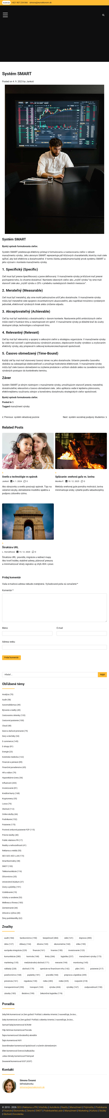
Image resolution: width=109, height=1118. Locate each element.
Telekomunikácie (9, 871)
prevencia (11, 981)
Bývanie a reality (9, 710)
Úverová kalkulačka (25, 1051)
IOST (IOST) (27, 1061)
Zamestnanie (8, 908)
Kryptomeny (7, 798)
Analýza (5, 694)
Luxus (5, 804)
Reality (64, 1107)
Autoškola (54, 1107)
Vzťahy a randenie (10, 897)
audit (9, 938)
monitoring (80, 962)
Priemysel (29, 1056)
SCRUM (28, 1025)
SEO (19, 1107)
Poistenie (6, 824)
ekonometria (62, 944)
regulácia (30, 981)
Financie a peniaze (10, 762)
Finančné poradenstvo (12, 767)
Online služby (8, 814)
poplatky (33, 975)
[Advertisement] (54, 42)
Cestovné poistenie (10, 720)
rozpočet (81, 981)
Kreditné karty (8, 793)
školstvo (28, 993)
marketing (11, 962)
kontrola (33, 956)
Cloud (4, 726)
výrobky (72, 987)
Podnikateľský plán (53, 1110)
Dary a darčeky (8, 736)
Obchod (5, 809)
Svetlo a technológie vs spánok (19, 476)
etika (81, 944)
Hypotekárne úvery (10, 778)
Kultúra (93, 1110)
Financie (7, 1110)
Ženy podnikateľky (10, 918)
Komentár (7, 590)
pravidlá (52, 975)
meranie (61, 962)
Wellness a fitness (10, 902)
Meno (5, 628)
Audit (4, 700)
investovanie (76, 950)
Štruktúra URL (10, 547)
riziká (64, 981)
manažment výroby (20, 406)
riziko (48, 981)
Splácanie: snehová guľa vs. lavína (75, 476)
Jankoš (30, 81)
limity (50, 956)
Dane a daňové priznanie (13, 731)
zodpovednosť (93, 987)
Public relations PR (10, 840)
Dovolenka (18, 1114)
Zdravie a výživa (9, 913)
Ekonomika (19, 1110)
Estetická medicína (10, 757)
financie (39, 950)
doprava (85, 938)
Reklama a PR (30, 1107)
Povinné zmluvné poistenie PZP (16, 830)
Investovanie (7, 788)
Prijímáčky (88, 1107)
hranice (57, 950)
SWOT (5, 866)
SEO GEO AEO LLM (10, 856)
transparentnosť (14, 987)
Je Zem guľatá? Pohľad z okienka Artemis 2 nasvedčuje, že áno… (49, 1014)
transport (36, 987)
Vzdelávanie (7, 892)
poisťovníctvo (12, 975)
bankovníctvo (28, 938)
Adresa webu (8, 641)
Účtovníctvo (7, 876)
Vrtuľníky (43, 1107)
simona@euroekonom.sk (32, 1087)
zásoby (10, 993)
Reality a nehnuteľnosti (12, 845)
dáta (9, 944)
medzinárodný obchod (36, 962)
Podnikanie (7, 819)
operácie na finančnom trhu (55, 969)
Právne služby (8, 835)
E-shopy (5, 746)
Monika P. (59, 481)
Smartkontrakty (9, 861)
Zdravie (30, 1110)
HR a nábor (7, 772)
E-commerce (7, 741)
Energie (5, 752)
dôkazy (25, 944)
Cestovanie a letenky (11, 715)
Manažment (76, 1107)
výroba (55, 987)
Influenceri (6, 783)
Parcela (28, 1030)
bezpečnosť (50, 938)
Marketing (83, 1110)
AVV (20, 1040)
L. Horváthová (8, 552)
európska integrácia (15, 950)
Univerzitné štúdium (11, 882)
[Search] (103, 15)
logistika (67, 956)
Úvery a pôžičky (9, 887)
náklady (10, 969)
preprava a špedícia (75, 975)
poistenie (96, 969)
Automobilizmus (9, 705)
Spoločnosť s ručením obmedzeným (40, 1046)
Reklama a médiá (9, 850)
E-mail (60, 628)
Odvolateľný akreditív (27, 1035)
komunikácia (12, 956)
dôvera (42, 944)
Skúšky (102, 1110)
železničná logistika (51, 993)
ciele (68, 938)
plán (79, 969)
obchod (28, 969)
